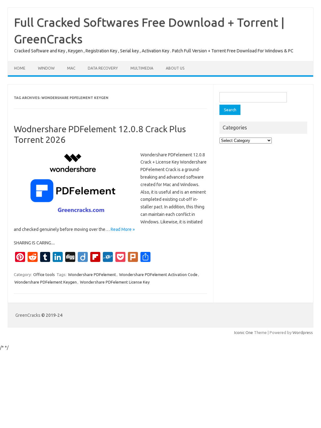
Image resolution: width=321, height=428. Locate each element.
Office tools (44, 274)
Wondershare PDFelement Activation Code (158, 274)
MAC (71, 68)
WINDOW (46, 68)
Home (19, 68)
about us (175, 68)
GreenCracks (27, 315)
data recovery (103, 68)
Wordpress (302, 332)
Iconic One (243, 332)
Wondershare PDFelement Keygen (45, 282)
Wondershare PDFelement (92, 274)
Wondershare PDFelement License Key (115, 282)
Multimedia (141, 68)
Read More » (123, 229)
